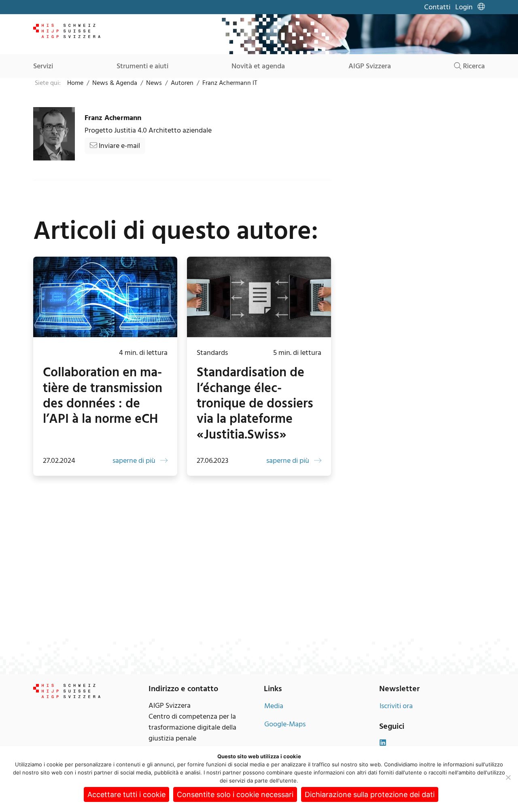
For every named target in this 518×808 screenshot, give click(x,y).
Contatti (437, 7)
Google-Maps (285, 724)
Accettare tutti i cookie (126, 794)
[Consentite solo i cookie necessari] (508, 777)
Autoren (182, 83)
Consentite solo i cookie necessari (235, 794)
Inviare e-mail (118, 146)
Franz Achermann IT (229, 83)
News (154, 83)
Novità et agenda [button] (258, 66)
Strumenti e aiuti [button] (142, 66)
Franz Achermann (113, 118)
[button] (481, 7)
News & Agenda (114, 83)
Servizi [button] (43, 66)
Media (273, 706)
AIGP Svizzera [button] (369, 66)
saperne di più (135, 460)
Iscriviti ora (396, 706)
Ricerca (473, 66)
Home (75, 83)
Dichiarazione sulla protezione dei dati (370, 794)
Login (464, 7)
